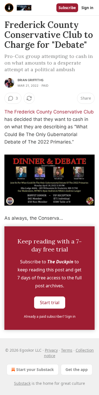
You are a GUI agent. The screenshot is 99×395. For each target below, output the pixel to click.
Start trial (49, 302)
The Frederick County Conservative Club (49, 112)
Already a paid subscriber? (49, 316)
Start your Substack (35, 369)
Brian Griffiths (30, 80)
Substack (22, 383)
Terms (66, 350)
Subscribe (67, 7)
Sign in (87, 7)
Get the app (76, 369)
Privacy (51, 350)
